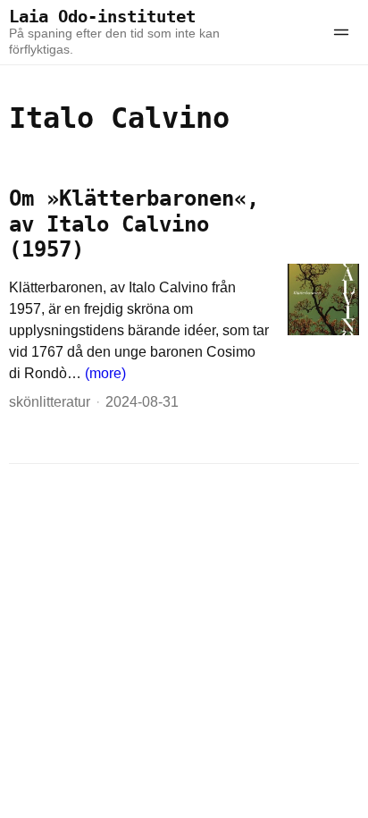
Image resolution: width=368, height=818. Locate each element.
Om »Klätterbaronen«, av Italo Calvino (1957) (134, 224)
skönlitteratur (49, 401)
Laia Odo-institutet (102, 16)
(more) (105, 373)
